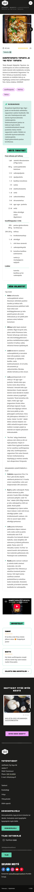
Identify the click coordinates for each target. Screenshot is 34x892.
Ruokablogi (5, 790)
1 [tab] (12, 40)
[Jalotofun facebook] (3, 869)
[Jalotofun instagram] (12, 869)
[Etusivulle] (5, 3)
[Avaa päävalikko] (30, 3)
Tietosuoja (4, 888)
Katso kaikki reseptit (17, 734)
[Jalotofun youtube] (17, 869)
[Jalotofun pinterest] (21, 869)
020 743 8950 (11, 774)
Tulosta (6, 52)
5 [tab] (21, 40)
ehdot (15, 840)
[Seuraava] (30, 29)
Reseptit (13, 7)
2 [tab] (14, 40)
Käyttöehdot (11, 888)
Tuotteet (4, 785)
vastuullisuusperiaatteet (17, 874)
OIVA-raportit (6, 803)
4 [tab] (19, 40)
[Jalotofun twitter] (8, 869)
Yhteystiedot (6, 799)
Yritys (3, 794)
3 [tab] (17, 40)
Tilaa (6, 855)
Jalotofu (5, 7)
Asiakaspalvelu (10, 828)
